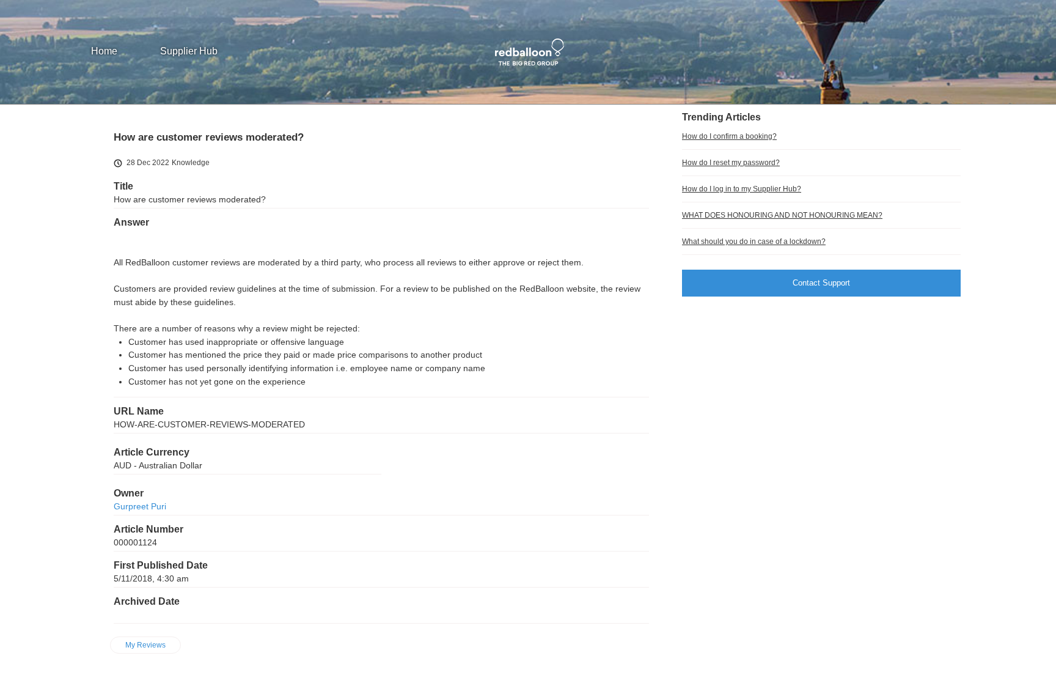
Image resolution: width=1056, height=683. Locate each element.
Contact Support (821, 282)
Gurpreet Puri (140, 506)
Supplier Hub (189, 51)
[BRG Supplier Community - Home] (528, 52)
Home (104, 51)
